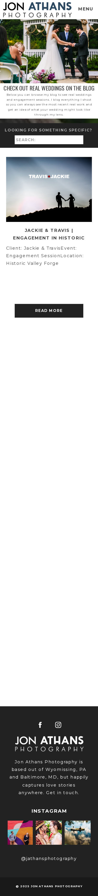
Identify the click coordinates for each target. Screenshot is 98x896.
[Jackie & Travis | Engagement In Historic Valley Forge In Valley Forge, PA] (49, 189)
